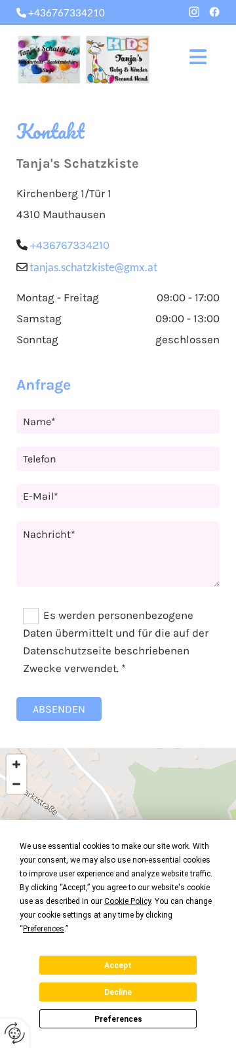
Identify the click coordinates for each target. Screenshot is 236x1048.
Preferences (118, 1019)
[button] (191, 59)
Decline (118, 992)
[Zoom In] (16, 764)
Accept (118, 965)
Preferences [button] (43, 928)
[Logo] (83, 59)
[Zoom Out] (16, 784)
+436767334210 (69, 245)
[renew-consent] (15, 1033)
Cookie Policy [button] (127, 901)
